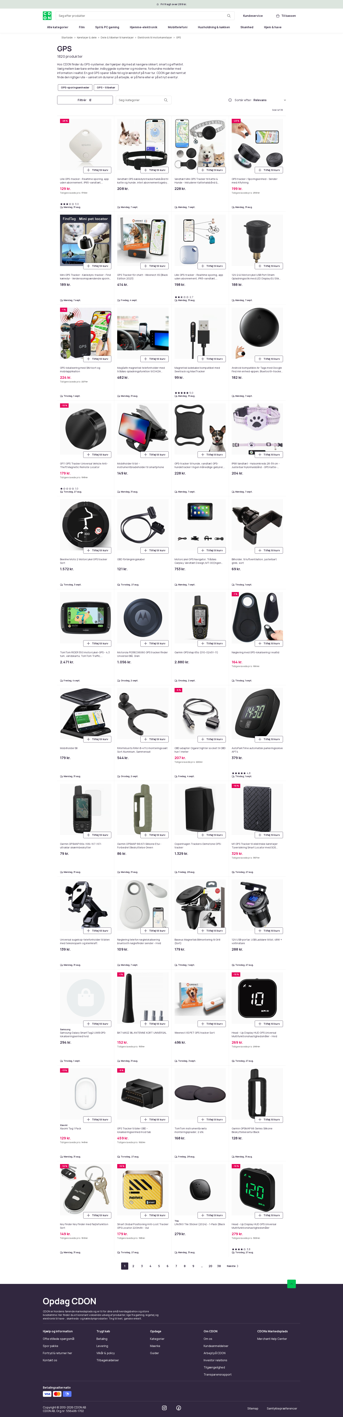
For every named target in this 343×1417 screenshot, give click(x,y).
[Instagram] (164, 493)
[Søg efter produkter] (229, 15)
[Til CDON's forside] (47, 15)
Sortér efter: (243, 100)
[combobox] (145, 15)
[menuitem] (58, 27)
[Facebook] (178, 493)
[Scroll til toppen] (291, 369)
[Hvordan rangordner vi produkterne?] (230, 100)
